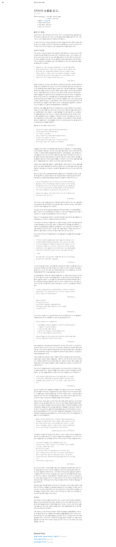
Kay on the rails (39, 2)
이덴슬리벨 (47, 21)
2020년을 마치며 (43, 542)
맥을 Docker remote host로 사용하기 (50, 536)
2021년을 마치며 (43, 539)
